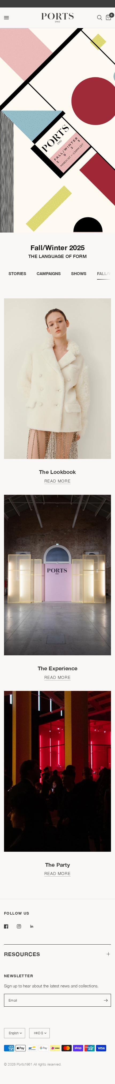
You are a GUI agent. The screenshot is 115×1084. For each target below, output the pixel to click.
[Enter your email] (105, 1000)
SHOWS (78, 273)
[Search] (99, 17)
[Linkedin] (35, 926)
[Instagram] (23, 926)
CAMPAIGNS (49, 273)
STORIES (17, 273)
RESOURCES (22, 954)
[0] (107, 17)
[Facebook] (10, 926)
